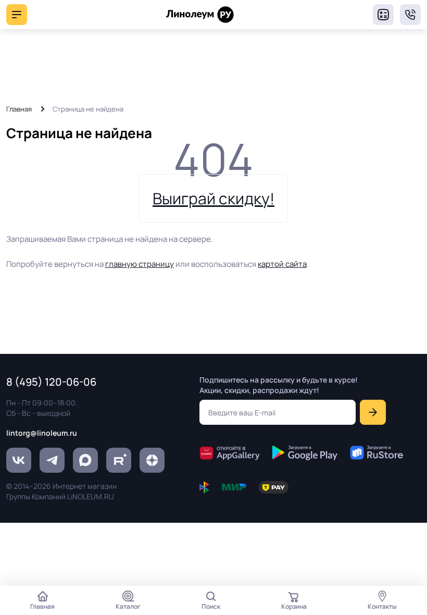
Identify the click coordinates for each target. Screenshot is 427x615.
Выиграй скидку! (213, 198)
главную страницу (139, 264)
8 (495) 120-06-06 (410, 14)
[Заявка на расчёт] (383, 14)
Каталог (128, 606)
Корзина (294, 606)
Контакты (382, 606)
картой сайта (282, 264)
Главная (19, 109)
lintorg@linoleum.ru (41, 433)
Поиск (211, 606)
